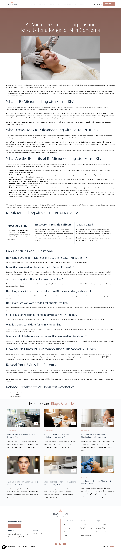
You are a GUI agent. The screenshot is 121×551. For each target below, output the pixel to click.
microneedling (53, 85)
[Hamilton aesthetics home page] (12, 3)
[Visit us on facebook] (56, 544)
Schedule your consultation (68, 379)
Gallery (74, 4)
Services (33, 4)
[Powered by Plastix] (111, 546)
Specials (51, 4)
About (59, 4)
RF (48, 85)
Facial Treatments (15, 394)
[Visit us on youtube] (64, 544)
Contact (81, 4)
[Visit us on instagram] (60, 544)
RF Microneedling (15, 392)
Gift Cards (67, 4)
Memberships (43, 4)
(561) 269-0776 (98, 4)
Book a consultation (16, 396)
